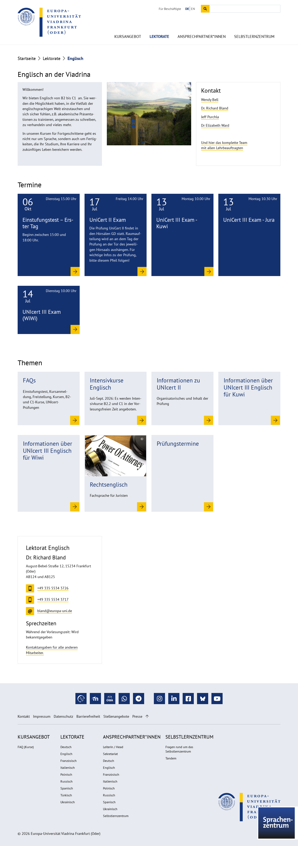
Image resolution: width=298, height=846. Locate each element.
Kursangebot (127, 36)
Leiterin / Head (113, 747)
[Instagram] (159, 698)
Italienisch (67, 768)
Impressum (41, 716)
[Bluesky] (202, 698)
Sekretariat (110, 754)
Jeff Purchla (210, 117)
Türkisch (66, 795)
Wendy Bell (209, 99)
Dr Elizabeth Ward (215, 125)
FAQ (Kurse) (26, 747)
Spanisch (66, 788)
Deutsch (66, 747)
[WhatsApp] (124, 698)
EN (193, 9)
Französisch (68, 761)
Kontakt (24, 716)
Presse (137, 716)
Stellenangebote (116, 716)
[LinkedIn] (173, 698)
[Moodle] (95, 698)
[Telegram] (138, 698)
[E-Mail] (109, 698)
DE (187, 9)
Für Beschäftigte (170, 9)
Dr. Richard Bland (214, 108)
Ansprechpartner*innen (202, 36)
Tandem (170, 758)
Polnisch (66, 774)
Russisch (66, 781)
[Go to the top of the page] (147, 716)
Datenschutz (63, 716)
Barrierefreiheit (88, 716)
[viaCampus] (81, 698)
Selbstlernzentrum (254, 36)
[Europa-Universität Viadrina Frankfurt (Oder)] (49, 22)
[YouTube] (217, 698)
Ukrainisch (67, 802)
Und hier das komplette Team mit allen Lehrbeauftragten (224, 145)
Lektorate (159, 36)
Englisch (66, 754)
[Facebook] (188, 698)
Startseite (27, 58)
